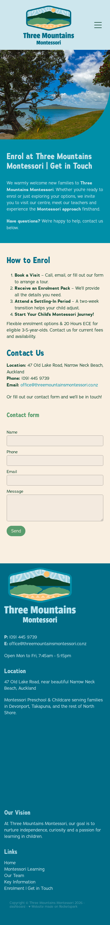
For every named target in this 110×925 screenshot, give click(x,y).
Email (12, 472)
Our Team (14, 875)
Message (15, 491)
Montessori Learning (24, 869)
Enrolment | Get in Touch (28, 888)
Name (12, 432)
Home (10, 862)
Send (16, 531)
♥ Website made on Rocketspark (53, 906)
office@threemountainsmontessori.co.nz (59, 384)
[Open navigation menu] (98, 25)
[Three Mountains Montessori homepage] (49, 25)
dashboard (17, 906)
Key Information (20, 881)
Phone (12, 452)
